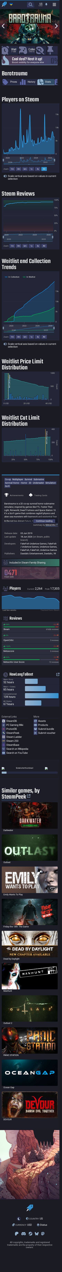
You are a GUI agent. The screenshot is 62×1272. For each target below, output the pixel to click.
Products (43, 725)
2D (30, 483)
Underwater (38, 483)
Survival (28, 479)
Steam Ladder (14, 737)
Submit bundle (46, 729)
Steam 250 (12, 741)
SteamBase (12, 745)
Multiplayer (17, 479)
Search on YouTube (17, 752)
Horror (24, 483)
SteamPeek (12, 733)
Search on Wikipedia (17, 749)
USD (23, 1224)
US (36, 1218)
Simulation (50, 483)
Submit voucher (46, 733)
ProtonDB (11, 729)
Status (43, 1224)
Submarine (39, 479)
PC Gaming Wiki (14, 725)
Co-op (8, 479)
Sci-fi (7, 486)
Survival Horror (12, 483)
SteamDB (11, 721)
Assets (42, 721)
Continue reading (44, 521)
